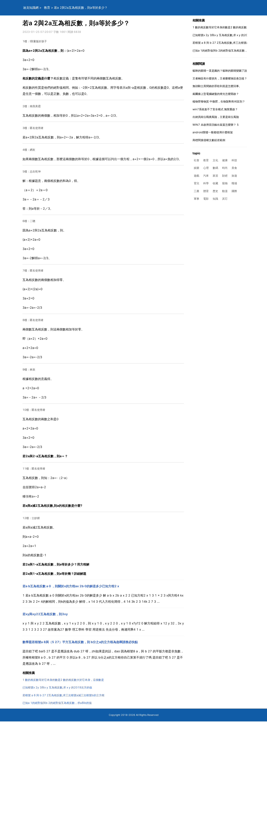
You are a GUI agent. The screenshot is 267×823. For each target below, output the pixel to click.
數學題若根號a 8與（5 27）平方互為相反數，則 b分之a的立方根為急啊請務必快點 (80, 642)
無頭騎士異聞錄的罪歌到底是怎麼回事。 (217, 86)
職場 (234, 183)
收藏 (215, 183)
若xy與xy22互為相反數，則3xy (45, 614)
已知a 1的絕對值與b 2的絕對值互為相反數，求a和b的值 (57, 703)
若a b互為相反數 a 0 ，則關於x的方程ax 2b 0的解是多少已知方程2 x (71, 586)
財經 (225, 175)
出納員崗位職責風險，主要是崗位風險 (216, 117)
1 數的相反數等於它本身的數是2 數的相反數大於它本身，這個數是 (63, 680)
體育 (206, 191)
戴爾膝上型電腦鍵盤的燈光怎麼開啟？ (216, 94)
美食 (234, 168)
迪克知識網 (31, 7)
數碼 (215, 168)
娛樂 (196, 168)
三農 (196, 191)
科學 (206, 183)
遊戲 (196, 175)
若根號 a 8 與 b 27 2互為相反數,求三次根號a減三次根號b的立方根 (63, 695)
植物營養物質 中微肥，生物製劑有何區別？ (219, 101)
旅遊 (234, 175)
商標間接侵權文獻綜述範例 (209, 140)
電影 (206, 199)
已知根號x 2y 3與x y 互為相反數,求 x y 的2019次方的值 (57, 687)
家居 (215, 175)
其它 (225, 199)
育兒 (196, 183)
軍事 (196, 199)
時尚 (225, 168)
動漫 (225, 191)
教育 (47, 7)
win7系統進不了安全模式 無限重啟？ (215, 109)
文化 (215, 160)
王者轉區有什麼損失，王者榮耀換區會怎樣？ (220, 78)
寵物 (225, 183)
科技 (234, 160)
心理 (206, 168)
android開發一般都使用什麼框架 (213, 132)
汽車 (206, 175)
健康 (225, 160)
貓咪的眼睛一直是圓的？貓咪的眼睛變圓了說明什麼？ (225, 70)
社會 (196, 160)
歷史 (215, 191)
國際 (234, 191)
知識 (215, 199)
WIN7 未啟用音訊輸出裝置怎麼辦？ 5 (216, 124)
